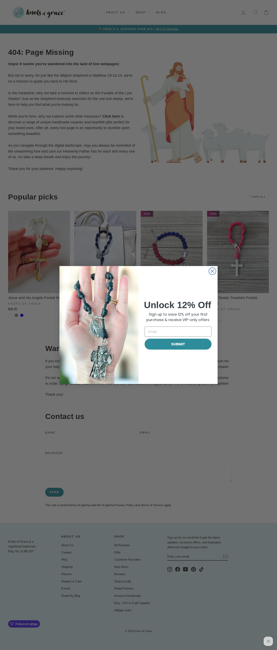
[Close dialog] (212, 271)
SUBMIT (178, 344)
